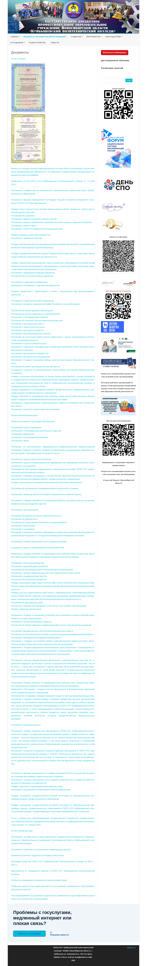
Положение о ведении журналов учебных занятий (34, 219)
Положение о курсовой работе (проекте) (29, 566)
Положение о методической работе (27, 330)
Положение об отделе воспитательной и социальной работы (39, 522)
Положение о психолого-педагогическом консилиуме (35, 409)
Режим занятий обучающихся (24, 415)
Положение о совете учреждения (26, 427)
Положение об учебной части (24, 519)
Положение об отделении (22, 215)
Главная (14, 37)
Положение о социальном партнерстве (29, 576)
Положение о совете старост (24, 225)
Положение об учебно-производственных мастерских (35, 366)
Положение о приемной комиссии (26, 238)
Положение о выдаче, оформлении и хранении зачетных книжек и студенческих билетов (51, 222)
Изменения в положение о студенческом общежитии (35, 285)
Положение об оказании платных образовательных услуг (37, 320)
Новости (55, 43)
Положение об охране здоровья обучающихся (32, 310)
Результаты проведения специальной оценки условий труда (38, 880)
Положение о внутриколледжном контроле (31, 333)
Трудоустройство (37, 43)
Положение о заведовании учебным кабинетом (32, 272)
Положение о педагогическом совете (28, 327)
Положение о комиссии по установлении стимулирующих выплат (41, 849)
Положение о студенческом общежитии (29, 282)
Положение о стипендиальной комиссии (29, 317)
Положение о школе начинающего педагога (31, 621)
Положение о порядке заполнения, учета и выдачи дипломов (39, 541)
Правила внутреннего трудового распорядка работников (37, 855)
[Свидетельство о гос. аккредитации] (28, 162)
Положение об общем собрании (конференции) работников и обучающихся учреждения (51, 625)
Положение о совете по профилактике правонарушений (37, 229)
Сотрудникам (16, 43)
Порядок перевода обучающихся (26, 609)
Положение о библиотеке (22, 434)
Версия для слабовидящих (114, 52)
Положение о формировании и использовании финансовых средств (42, 631)
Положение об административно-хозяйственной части (36, 515)
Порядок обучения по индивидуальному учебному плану (37, 786)
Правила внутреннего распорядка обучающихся (33, 421)
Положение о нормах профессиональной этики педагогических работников (45, 573)
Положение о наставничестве (24, 510)
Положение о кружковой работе (26, 725)
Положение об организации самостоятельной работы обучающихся (42, 569)
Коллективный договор (22, 830)
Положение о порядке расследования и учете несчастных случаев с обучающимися (48, 606)
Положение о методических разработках (29, 353)
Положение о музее (20, 440)
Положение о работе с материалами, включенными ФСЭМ (37, 547)
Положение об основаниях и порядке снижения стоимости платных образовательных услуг (52, 696)
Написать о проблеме (29, 933)
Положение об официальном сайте (27, 602)
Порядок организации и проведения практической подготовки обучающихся (46, 482)
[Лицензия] (28, 112)
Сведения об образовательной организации (44, 37)
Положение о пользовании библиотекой (29, 437)
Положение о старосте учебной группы (29, 343)
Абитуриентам (93, 37)
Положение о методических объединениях (30, 356)
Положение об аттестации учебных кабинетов (32, 276)
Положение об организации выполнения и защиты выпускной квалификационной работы (52, 634)
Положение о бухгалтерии (23, 525)
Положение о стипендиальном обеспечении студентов (36, 431)
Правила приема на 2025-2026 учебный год (30, 235)
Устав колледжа (18, 58)
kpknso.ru (131, 947)
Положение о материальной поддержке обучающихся (35, 637)
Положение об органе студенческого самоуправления (35, 314)
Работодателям (113, 37)
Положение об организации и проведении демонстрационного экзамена (44, 488)
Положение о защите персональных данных (31, 459)
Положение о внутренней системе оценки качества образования (40, 789)
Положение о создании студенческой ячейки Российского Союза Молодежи (45, 304)
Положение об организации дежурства (29, 579)
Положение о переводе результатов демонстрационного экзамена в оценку (46, 494)
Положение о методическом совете (27, 324)
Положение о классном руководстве (27, 563)
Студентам (76, 37)
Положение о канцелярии (22, 529)
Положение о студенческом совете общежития (32, 300)
